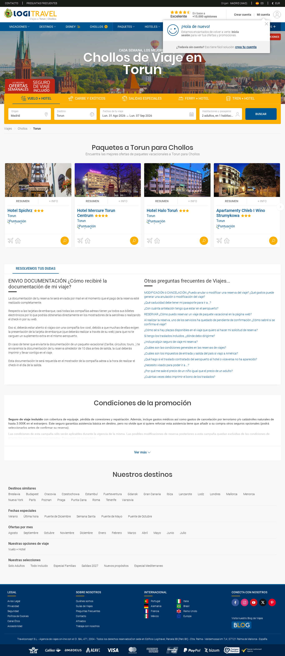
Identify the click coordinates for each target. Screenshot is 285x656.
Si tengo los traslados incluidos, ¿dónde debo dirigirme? (179, 336)
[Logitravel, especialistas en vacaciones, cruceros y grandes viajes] (30, 13)
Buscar (260, 114)
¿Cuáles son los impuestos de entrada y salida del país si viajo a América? (191, 353)
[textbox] (29, 114)
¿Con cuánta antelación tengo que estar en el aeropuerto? (181, 308)
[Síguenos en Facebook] (236, 602)
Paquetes (125, 26)
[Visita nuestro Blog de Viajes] (254, 625)
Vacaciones (18, 26)
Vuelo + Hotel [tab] (40, 98)
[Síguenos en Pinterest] (272, 602)
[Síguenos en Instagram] (245, 602)
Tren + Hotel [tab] (243, 98)
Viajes (8, 128)
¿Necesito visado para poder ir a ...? (166, 365)
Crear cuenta (242, 14)
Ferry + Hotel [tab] (197, 98)
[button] (148, 114)
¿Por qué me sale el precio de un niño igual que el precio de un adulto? (188, 371)
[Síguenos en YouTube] (254, 602)
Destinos (46, 26)
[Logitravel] (194, 14)
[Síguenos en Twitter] (263, 602)
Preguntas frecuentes (41, 3)
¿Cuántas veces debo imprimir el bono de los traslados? (179, 376)
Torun (37, 128)
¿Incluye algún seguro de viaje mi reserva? (171, 341)
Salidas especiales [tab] (145, 98)
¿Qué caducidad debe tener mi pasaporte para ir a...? (177, 302)
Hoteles (151, 26)
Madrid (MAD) (234, 3)
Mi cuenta (263, 14)
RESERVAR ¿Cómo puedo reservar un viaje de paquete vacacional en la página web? (198, 314)
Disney (71, 26)
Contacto (11, 3)
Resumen (22, 201)
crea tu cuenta (246, 47)
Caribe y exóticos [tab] (90, 98)
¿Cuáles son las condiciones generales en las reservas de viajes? (185, 347)
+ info (53, 201)
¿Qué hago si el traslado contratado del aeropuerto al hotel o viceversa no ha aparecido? (200, 359)
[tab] (36, 269)
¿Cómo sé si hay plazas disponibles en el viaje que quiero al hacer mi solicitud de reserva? (201, 330)
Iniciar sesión (253, 29)
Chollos (96, 26)
